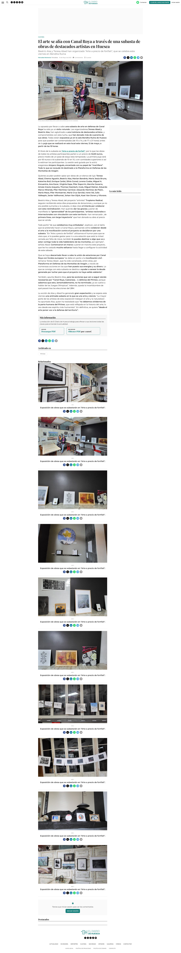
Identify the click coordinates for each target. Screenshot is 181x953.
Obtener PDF (83, 331)
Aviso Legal (69, 948)
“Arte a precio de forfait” (73, 151)
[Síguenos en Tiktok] (20, 2)
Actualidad (53, 944)
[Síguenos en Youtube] (22, 2)
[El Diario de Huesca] (90, 934)
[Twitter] (128, 57)
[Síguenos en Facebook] (12, 2)
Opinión (101, 944)
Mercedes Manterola (44, 57)
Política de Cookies (99, 948)
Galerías (110, 944)
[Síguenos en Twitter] (14, 2)
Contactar (127, 944)
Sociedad (92, 944)
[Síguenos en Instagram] (17, 2)
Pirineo (42, 354)
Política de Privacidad (83, 948)
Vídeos (118, 944)
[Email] (141, 57)
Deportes (74, 944)
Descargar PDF (52, 331)
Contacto (112, 948)
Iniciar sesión (73, 911)
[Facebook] (124, 57)
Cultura (41, 37)
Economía (64, 944)
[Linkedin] (131, 57)
